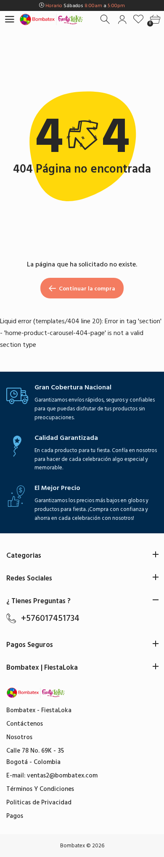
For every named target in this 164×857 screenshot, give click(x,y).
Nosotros (19, 737)
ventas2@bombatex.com (62, 775)
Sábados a (85, 6)
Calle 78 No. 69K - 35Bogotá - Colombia (35, 756)
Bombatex (72, 845)
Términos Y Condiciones (40, 789)
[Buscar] (106, 19)
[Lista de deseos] (138, 19)
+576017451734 (50, 618)
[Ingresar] (122, 19)
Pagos (14, 816)
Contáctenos (24, 724)
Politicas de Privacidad (38, 802)
